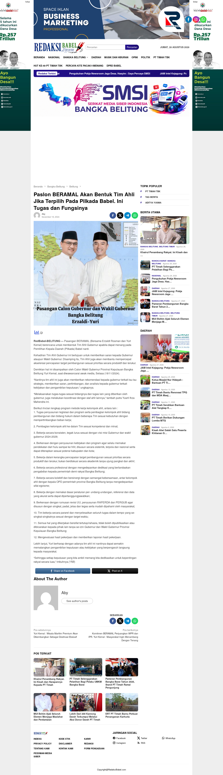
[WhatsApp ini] (135, 215)
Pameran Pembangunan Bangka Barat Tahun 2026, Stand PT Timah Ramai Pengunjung (120, 683)
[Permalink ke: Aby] (37, 215)
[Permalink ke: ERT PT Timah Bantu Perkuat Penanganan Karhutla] (121, 702)
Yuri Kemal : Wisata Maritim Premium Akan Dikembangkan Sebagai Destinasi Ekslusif (56, 633)
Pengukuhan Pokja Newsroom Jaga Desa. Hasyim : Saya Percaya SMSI (69, 73)
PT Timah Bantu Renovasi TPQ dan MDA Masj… (169, 394)
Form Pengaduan (94, 748)
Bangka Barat (159, 261)
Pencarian (132, 47)
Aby (64, 592)
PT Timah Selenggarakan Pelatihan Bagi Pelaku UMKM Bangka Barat (86, 681)
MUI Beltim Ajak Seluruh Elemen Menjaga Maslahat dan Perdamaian (48, 716)
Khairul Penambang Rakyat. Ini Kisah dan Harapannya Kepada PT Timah (49, 681)
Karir (87, 738)
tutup (27, 1)
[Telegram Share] (127, 215)
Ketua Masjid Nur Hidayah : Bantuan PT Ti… (167, 381)
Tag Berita (151, 197)
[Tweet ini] (120, 215)
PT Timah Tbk (152, 191)
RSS (143, 742)
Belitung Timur (167, 246)
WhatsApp (170, 738)
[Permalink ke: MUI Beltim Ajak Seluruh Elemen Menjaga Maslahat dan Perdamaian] (50, 702)
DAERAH (155, 288)
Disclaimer (65, 743)
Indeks (38, 738)
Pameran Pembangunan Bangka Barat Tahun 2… (170, 305)
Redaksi (89, 743)
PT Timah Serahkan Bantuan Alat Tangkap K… (168, 406)
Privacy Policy (43, 743)
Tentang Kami (42, 748)
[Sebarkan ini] (113, 215)
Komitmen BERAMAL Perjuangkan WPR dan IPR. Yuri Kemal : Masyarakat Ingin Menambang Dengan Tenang (113, 635)
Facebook (121, 738)
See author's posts (77, 601)
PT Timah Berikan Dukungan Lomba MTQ (168, 419)
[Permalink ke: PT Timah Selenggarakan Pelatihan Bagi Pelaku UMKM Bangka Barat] (86, 667)
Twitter (144, 738)
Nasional (156, 275)
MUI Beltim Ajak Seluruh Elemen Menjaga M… (170, 320)
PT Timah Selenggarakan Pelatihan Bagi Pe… (166, 268)
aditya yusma (153, 202)
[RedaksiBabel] (59, 46)
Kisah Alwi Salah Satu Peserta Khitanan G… (169, 432)
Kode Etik (64, 738)
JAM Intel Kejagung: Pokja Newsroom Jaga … (167, 293)
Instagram (121, 742)
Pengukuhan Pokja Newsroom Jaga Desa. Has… (169, 280)
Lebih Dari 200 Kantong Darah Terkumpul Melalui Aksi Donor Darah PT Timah (85, 716)
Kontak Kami (66, 748)
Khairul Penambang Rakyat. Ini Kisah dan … (164, 254)
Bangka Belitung (149, 246)
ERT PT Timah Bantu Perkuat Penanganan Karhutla (121, 715)
